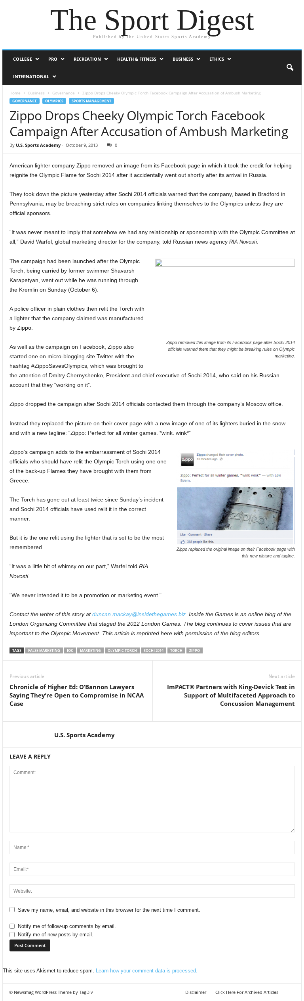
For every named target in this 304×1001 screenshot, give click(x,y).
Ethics (216, 59)
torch (176, 650)
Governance (63, 93)
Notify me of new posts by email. (55, 935)
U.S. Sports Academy (38, 145)
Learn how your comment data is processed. (147, 971)
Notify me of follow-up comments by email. (67, 926)
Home (15, 93)
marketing (90, 650)
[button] (289, 68)
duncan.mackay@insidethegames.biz (139, 614)
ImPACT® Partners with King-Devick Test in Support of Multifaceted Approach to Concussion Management (231, 695)
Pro (52, 59)
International (31, 76)
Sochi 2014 (153, 650)
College (22, 59)
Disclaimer (195, 992)
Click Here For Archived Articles (246, 992)
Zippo (194, 650)
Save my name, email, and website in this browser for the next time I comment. (109, 910)
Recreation (87, 59)
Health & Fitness (136, 59)
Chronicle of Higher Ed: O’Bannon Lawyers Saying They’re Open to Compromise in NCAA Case (77, 695)
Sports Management (91, 101)
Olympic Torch (122, 650)
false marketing (44, 650)
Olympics (54, 101)
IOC (70, 650)
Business (183, 59)
